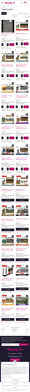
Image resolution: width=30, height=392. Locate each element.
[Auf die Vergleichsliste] (11, 21)
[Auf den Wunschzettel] (13, 21)
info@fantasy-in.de (16, 356)
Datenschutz (10, 376)
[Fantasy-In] (9, 3)
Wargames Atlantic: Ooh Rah (22, 278)
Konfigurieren (15, 383)
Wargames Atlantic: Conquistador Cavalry (20, 190)
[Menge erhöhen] (8, 44)
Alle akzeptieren (15, 380)
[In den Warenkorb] (11, 44)
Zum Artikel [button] (7, 200)
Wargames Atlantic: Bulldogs (22, 219)
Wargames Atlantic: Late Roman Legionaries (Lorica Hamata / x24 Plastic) (21, 127)
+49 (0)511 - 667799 (16, 353)
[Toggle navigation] (2, 3)
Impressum (4, 376)
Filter (4, 13)
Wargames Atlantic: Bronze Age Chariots (7, 96)
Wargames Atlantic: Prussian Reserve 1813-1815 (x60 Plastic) (22, 158)
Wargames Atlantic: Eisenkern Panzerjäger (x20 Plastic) (22, 96)
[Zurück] (2, 16)
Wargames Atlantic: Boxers (21, 33)
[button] (21, 3)
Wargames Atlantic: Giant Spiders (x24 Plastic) (21, 249)
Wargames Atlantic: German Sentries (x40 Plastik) (7, 127)
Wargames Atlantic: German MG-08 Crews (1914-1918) (7, 249)
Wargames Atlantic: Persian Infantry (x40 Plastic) (7, 309)
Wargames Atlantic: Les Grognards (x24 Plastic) (6, 279)
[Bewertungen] (3, 36)
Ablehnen (15, 387)
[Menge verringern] (2, 44)
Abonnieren (23, 344)
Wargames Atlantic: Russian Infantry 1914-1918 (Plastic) (7, 219)
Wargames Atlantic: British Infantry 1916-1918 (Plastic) (7, 65)
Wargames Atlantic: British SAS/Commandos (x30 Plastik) (21, 65)
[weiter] (27, 16)
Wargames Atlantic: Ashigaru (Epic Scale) (7, 34)
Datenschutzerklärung (6, 340)
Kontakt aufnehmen (15, 359)
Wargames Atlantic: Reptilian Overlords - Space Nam (22, 309)
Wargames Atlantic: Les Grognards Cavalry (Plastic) (7, 158)
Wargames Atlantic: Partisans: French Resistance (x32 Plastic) (7, 190)
